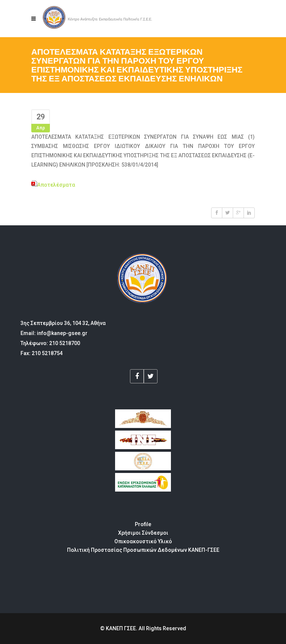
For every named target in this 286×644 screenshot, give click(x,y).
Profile (143, 524)
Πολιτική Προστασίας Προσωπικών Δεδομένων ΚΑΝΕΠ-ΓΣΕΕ (143, 550)
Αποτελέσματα (56, 185)
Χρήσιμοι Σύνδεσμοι (143, 533)
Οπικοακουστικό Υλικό (143, 541)
